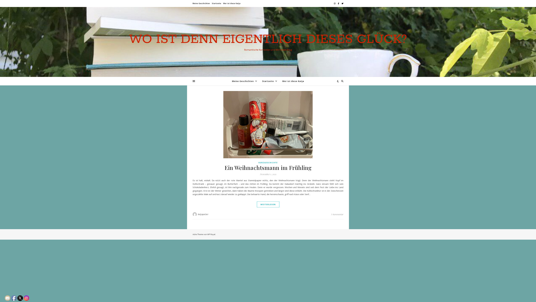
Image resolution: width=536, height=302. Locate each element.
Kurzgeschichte (268, 162)
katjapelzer (203, 214)
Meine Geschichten (201, 3)
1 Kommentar (337, 214)
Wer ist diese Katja (232, 3)
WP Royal (211, 234)
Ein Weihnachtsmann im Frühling (268, 167)
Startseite (216, 3)
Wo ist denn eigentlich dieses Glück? (268, 39)
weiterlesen (268, 204)
